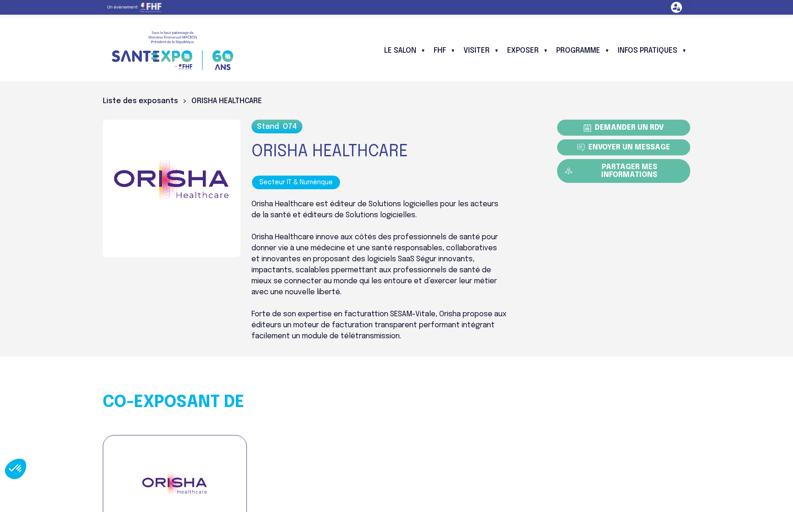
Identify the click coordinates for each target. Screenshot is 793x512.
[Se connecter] (676, 7)
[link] (137, 7)
